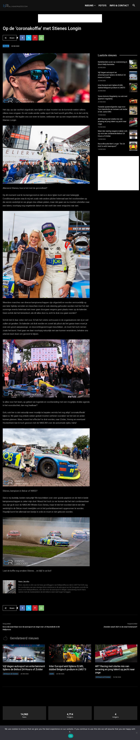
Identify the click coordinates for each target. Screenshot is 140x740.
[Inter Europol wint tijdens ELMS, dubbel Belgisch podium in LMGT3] (133, 87)
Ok (70, 736)
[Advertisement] (70, 18)
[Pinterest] (35, 37)
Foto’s (102, 5)
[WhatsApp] (41, 37)
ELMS (52, 674)
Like (24, 707)
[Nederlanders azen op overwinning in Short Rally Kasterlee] (133, 64)
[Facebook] (22, 37)
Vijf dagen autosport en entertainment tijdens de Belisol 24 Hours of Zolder (112, 75)
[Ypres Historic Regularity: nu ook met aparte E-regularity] (133, 98)
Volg (70, 707)
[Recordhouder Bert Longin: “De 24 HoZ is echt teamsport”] (133, 146)
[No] (136, 732)
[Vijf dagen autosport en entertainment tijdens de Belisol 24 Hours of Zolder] (133, 75)
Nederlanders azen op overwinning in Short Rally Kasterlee (112, 63)
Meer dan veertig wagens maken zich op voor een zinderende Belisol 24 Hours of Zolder (112, 133)
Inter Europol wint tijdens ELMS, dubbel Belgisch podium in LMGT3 (111, 86)
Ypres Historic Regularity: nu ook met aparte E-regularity (112, 97)
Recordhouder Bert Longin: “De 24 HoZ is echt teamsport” (111, 144)
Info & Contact (119, 5)
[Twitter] (28, 37)
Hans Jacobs (23, 581)
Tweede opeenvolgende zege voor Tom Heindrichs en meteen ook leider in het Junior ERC (112, 109)
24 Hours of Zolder (10, 674)
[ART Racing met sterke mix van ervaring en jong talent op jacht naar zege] (133, 122)
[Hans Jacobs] (9, 587)
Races (6, 46)
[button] (133, 5)
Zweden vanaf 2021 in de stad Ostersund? (120, 626)
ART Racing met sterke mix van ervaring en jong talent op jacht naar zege (112, 121)
